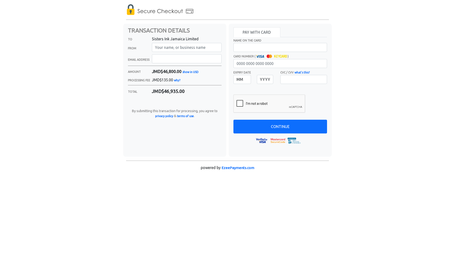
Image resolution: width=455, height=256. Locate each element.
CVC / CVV (287, 72)
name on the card (247, 40)
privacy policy (164, 116)
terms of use (185, 116)
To (130, 39)
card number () (261, 56)
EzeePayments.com (238, 168)
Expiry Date (242, 72)
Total (132, 91)
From (132, 48)
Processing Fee (139, 80)
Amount (134, 71)
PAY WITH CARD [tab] (257, 32)
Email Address (139, 59)
